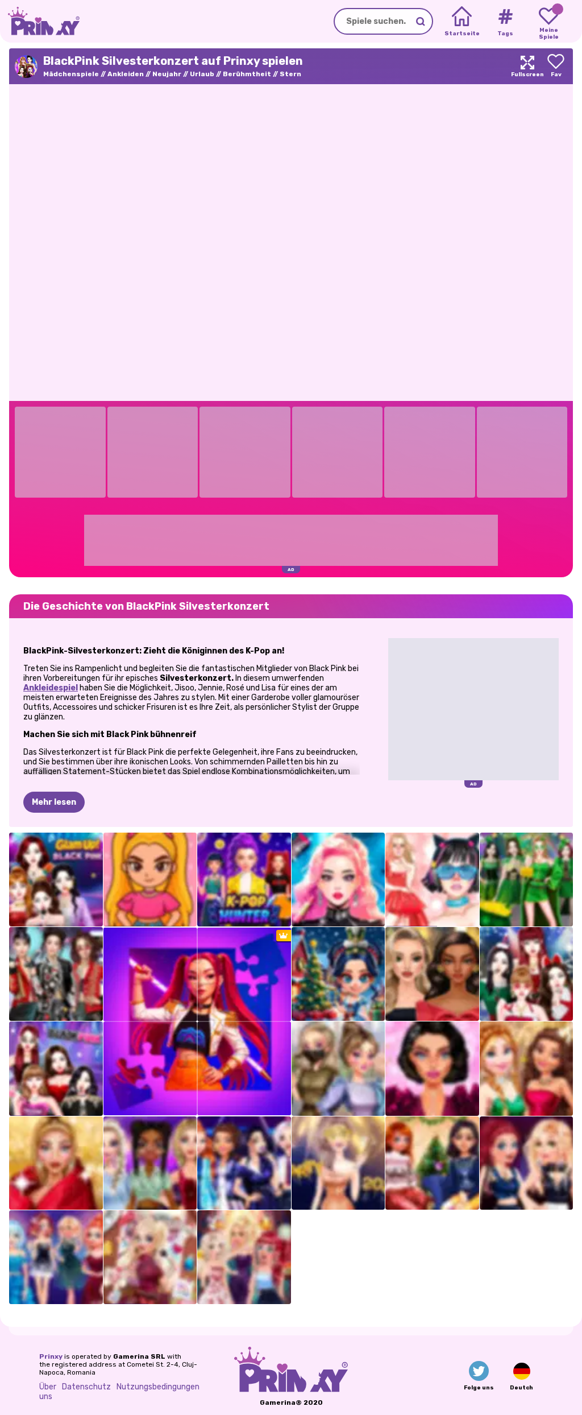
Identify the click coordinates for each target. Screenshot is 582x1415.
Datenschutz (86, 1387)
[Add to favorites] (555, 66)
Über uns (47, 1391)
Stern (290, 74)
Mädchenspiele (71, 74)
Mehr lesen (54, 802)
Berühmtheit (247, 74)
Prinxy (51, 1356)
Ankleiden (125, 74)
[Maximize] (527, 66)
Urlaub (202, 74)
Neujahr (166, 74)
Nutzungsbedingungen (158, 1387)
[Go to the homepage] (40, 21)
